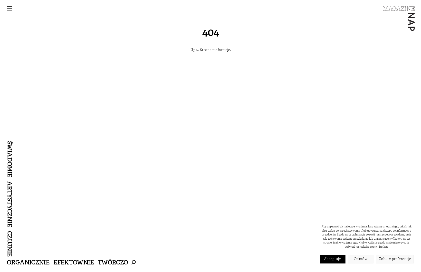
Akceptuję (332, 259)
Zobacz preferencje (395, 259)
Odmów (360, 259)
